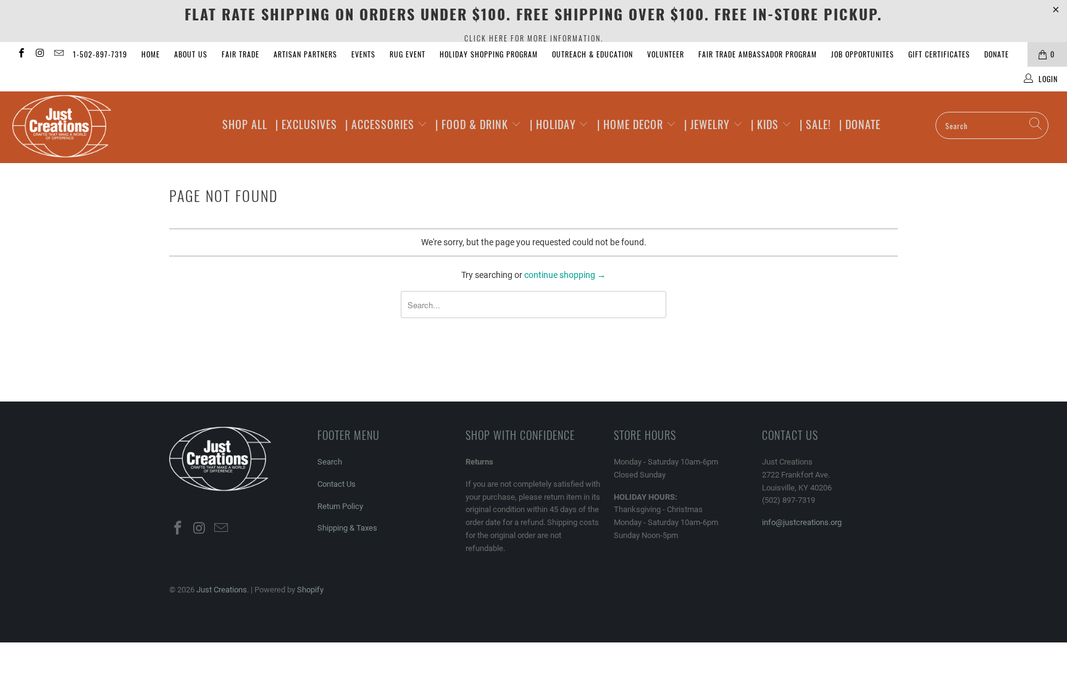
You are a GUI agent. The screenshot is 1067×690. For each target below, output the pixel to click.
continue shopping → (565, 275)
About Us (190, 54)
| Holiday (554, 124)
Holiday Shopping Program (489, 54)
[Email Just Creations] (58, 54)
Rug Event (407, 54)
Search (329, 461)
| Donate (860, 124)
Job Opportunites (862, 54)
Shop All (244, 124)
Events (363, 54)
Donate (996, 54)
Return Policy (340, 506)
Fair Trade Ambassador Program (757, 54)
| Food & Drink (473, 124)
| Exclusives (306, 124)
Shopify (310, 589)
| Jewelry (708, 124)
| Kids (766, 124)
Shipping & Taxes (347, 527)
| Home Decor (631, 124)
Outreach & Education (592, 54)
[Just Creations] (91, 127)
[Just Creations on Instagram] (39, 54)
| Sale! (815, 124)
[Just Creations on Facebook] (20, 54)
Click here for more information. (533, 38)
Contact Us (336, 484)
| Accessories (381, 124)
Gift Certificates (939, 54)
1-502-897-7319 (100, 54)
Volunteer (665, 54)
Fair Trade (240, 54)
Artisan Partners (305, 54)
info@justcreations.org (802, 522)
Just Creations (221, 589)
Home (150, 54)
